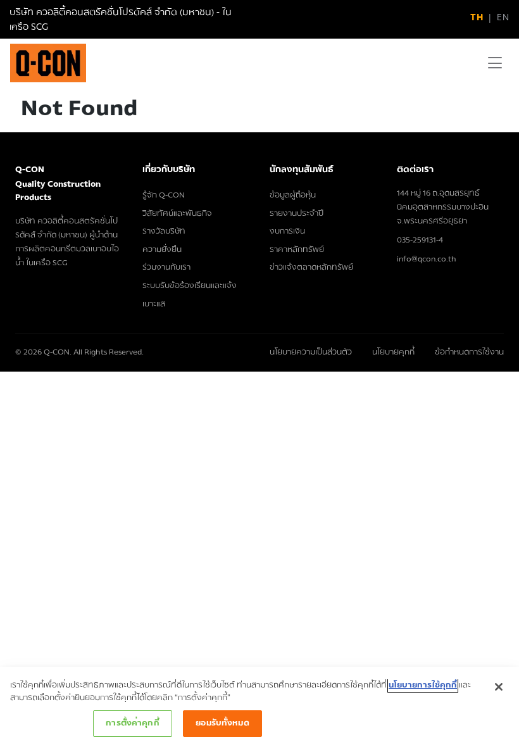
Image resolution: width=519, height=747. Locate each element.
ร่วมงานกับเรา (166, 267)
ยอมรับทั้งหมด (222, 723)
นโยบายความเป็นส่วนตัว (311, 352)
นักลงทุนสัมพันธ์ (302, 169)
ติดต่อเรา (415, 169)
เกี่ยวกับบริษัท (168, 169)
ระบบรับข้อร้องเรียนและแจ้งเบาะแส (189, 294)
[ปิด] (499, 687)
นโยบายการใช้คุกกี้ (423, 685)
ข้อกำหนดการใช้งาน (469, 352)
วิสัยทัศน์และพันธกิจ (177, 213)
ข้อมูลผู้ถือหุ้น (293, 195)
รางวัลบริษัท (163, 231)
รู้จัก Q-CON (163, 195)
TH (476, 17)
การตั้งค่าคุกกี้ (132, 723)
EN (503, 17)
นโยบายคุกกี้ (393, 352)
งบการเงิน (287, 231)
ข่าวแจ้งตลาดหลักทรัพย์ (311, 267)
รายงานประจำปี (296, 213)
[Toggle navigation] (495, 63)
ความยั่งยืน (162, 249)
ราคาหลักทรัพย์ (297, 249)
